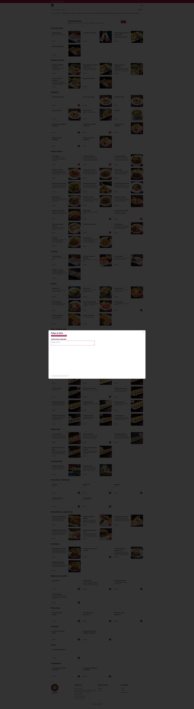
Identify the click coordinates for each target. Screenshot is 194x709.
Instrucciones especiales (58, 339)
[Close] (143, 332)
